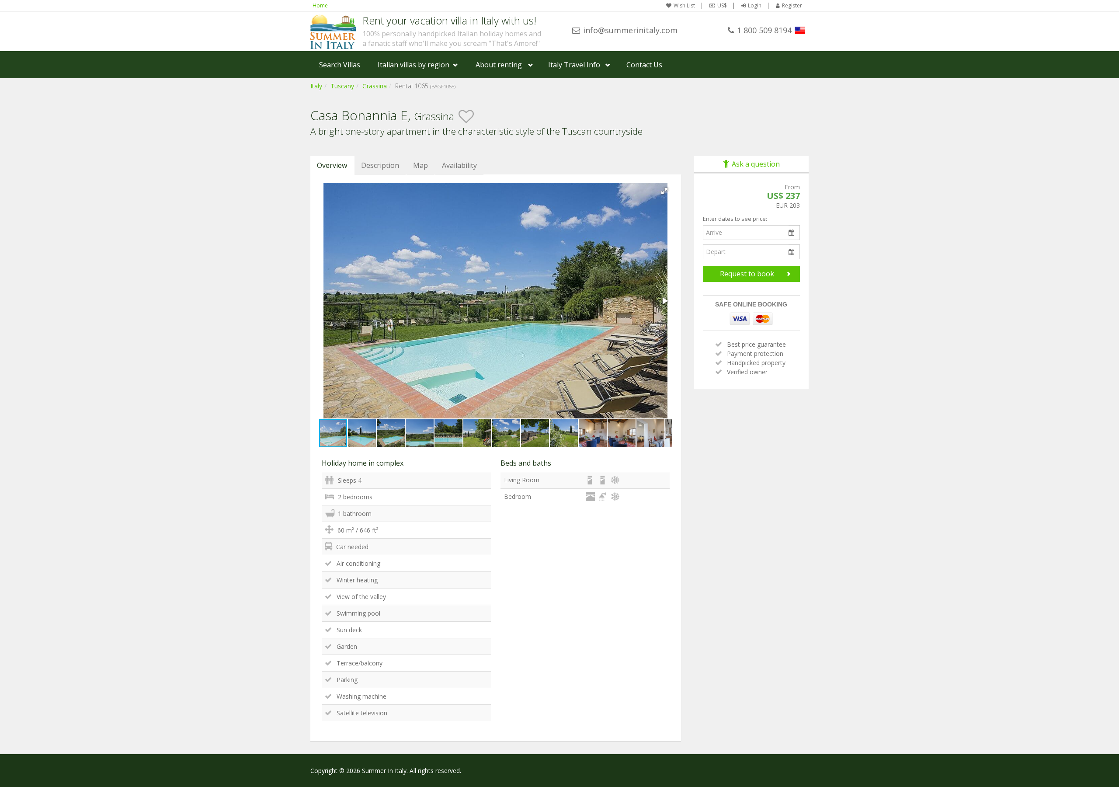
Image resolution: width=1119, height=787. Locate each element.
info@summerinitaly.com (630, 30)
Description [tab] (380, 165)
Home (320, 5)
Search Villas (339, 65)
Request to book (747, 274)
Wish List (684, 6)
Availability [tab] (459, 165)
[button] (664, 191)
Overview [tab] (332, 165)
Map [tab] (420, 165)
